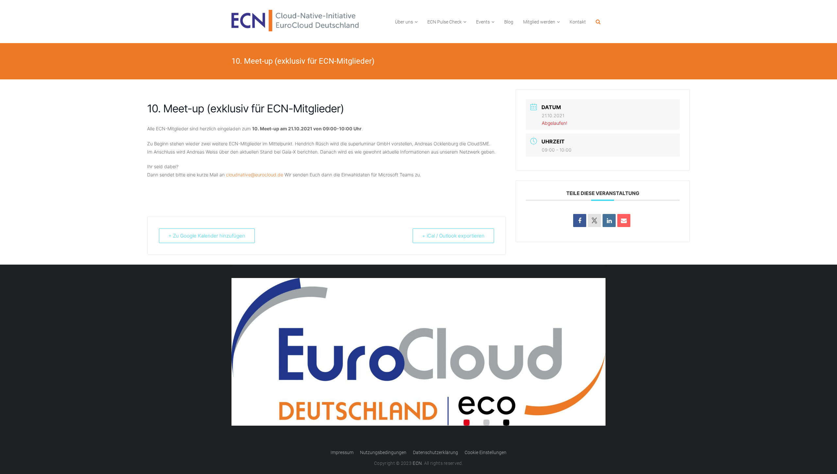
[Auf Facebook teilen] (579, 220)
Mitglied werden (539, 22)
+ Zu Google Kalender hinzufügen (206, 236)
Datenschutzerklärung (435, 452)
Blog (508, 22)
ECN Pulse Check (444, 22)
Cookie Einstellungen (485, 452)
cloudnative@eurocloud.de (254, 174)
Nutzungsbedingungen (383, 452)
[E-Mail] (623, 220)
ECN (417, 463)
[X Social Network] (594, 220)
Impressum (342, 452)
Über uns (404, 22)
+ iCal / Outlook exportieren (453, 236)
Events (483, 22)
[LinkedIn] (609, 220)
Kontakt (578, 22)
